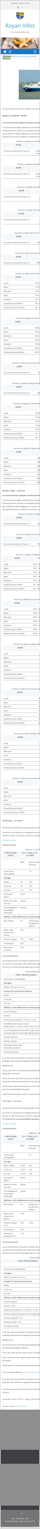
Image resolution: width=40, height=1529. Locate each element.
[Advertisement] (20, 1430)
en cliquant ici (21, 1406)
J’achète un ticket (9, 840)
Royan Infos (20, 25)
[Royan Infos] (20, 39)
